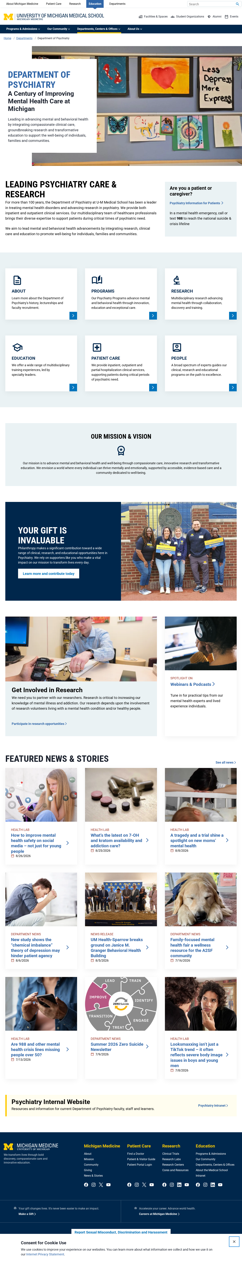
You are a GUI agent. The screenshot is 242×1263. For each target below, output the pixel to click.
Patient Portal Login (139, 1164)
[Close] (234, 1242)
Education (95, 3)
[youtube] (108, 1185)
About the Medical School (212, 1170)
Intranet (200, 1175)
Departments (117, 3)
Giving (88, 1170)
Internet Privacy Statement (45, 1254)
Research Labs (171, 1159)
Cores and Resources (175, 1170)
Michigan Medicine (102, 1146)
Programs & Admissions (211, 1153)
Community (91, 1164)
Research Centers (173, 1164)
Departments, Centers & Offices (215, 1164)
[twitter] (101, 1185)
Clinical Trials (170, 1153)
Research (75, 3)
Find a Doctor (135, 1153)
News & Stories (93, 1175)
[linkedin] (179, 1185)
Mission (89, 1159)
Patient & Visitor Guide (141, 1159)
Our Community (205, 1159)
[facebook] (86, 1185)
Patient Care (53, 3)
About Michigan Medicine (22, 3)
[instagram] (93, 1185)
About (87, 1153)
